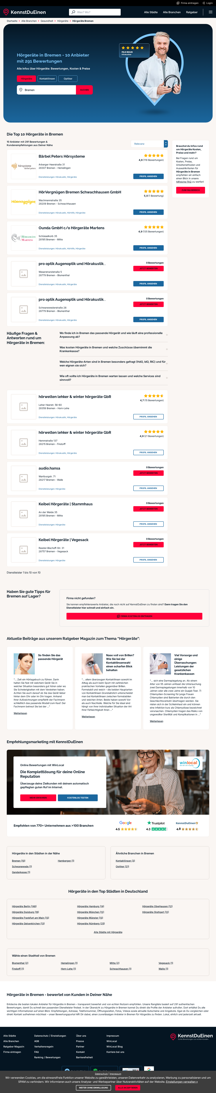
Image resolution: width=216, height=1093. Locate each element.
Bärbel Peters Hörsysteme (62, 156)
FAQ (36, 1051)
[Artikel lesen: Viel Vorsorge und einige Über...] (160, 663)
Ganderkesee (21, 872)
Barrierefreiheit (84, 1057)
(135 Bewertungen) (153, 231)
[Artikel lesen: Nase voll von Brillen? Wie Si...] (92, 663)
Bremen (18, 860)
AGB (36, 1041)
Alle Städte (151, 12)
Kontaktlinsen (125, 860)
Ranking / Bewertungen (47, 1057)
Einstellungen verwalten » (182, 1081)
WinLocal (111, 1041)
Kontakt (80, 1051)
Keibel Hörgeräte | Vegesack (63, 540)
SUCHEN (84, 90)
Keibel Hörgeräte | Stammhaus (66, 504)
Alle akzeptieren (128, 1087)
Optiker (122, 866)
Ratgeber (192, 12)
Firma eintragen (12, 1051)
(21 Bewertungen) (154, 436)
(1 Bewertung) (156, 195)
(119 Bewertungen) (153, 159)
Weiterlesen (20, 713)
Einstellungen (58, 1035)
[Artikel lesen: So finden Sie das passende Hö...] (24, 663)
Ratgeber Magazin (13, 1046)
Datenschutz (41, 1035)
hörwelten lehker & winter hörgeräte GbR (75, 396)
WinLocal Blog (114, 1046)
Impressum (112, 1035)
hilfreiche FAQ (184, 181)
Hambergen (66, 860)
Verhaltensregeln (43, 1046)
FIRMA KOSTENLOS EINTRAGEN (136, 616)
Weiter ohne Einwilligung (93, 1087)
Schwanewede (22, 866)
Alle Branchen (172, 12)
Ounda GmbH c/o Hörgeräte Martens (71, 228)
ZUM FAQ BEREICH (191, 190)
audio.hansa (49, 468)
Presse (80, 1041)
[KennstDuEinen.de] (24, 12)
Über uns (81, 1035)
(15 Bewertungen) (154, 400)
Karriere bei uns (115, 1051)
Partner (80, 1046)
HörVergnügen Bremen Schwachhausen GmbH (80, 192)
